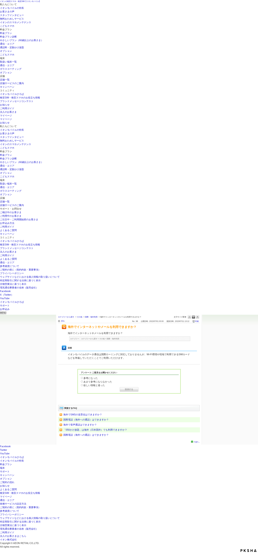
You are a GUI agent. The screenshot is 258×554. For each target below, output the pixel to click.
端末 (2, 468)
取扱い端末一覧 (8, 61)
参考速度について (9, 266)
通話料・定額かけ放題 (12, 47)
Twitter (3, 450)
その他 (79, 317)
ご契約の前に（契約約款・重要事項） (20, 269)
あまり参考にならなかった (97, 381)
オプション (6, 51)
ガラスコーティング (11, 69)
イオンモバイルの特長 (12, 8)
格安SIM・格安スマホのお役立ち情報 (20, 97)
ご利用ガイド (7, 108)
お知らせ (5, 105)
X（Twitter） (6, 295)
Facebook (5, 291)
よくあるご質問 (8, 230)
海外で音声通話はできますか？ (80, 424)
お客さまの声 (7, 11)
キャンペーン (7, 87)
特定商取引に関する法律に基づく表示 (20, 280)
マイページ (6, 115)
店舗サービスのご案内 (12, 83)
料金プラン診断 (8, 36)
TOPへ (196, 442)
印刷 (197, 321)
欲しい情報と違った (94, 385)
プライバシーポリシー (12, 273)
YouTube (5, 298)
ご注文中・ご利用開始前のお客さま (19, 219)
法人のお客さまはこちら (13, 536)
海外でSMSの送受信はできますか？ (82, 414)
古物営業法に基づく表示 (13, 284)
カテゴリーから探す (66, 317)
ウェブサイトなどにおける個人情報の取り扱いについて (30, 277)
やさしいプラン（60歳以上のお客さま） (21, 40)
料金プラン (6, 33)
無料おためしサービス (12, 18)
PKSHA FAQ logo (249, 551)
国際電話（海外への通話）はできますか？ (86, 419)
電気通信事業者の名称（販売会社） (19, 287)
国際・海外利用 (91, 317)
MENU (3, 313)
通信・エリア (7, 44)
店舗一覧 (5, 79)
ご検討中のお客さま (11, 212)
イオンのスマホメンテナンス (15, 22)
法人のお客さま (8, 112)
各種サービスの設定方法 (13, 503)
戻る (63, 321)
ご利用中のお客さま (11, 216)
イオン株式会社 (8, 539)
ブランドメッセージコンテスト (16, 101)
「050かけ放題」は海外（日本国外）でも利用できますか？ (95, 430)
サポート (5, 471)
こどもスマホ (7, 26)
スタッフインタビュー (12, 15)
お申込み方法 (7, 223)
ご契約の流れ (7, 482)
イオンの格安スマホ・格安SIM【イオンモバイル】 (20, 1)
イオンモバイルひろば (12, 94)
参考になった (90, 378)
